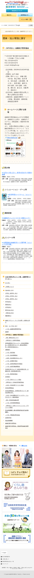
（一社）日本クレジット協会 (13, 379)
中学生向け (8, 301)
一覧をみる (24, 445)
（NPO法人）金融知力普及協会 (14, 334)
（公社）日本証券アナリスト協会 (14, 385)
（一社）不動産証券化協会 (12, 415)
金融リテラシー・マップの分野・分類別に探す (17, 321)
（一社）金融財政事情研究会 (13, 329)
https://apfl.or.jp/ (12, 137)
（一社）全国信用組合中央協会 (13, 363)
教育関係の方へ (25, 15)
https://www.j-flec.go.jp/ (12, 3)
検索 (31, 25)
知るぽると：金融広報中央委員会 (17, 7)
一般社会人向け (9, 313)
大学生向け (8, 307)
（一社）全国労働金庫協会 (12, 366)
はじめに (7, 282)
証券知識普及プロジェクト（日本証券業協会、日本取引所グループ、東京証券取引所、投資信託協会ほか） (17, 345)
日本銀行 (7, 376)
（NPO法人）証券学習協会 (12, 340)
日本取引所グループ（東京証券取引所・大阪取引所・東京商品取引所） (17, 370)
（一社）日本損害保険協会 (12, 403)
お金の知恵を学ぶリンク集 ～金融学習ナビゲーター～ (18, 278)
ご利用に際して (5, 559)
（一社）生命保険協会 (11, 355)
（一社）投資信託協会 (11, 374)
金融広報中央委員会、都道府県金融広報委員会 (17, 427)
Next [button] (31, 459)
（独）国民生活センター (12, 337)
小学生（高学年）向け (11, 299)
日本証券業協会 (9, 388)
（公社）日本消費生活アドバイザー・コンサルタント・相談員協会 (17, 396)
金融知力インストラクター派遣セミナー (17, 218)
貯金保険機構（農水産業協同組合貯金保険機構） (17, 411)
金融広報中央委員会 (10, 423)
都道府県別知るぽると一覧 (8, 561)
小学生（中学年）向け (11, 296)
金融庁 (7, 331)
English (4, 552)
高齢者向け (8, 315)
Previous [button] (3, 459)
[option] (7, 458)
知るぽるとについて (17, 10)
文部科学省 (8, 417)
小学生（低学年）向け (11, 293)
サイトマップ (5, 563)
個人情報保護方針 (6, 556)
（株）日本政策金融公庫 (12, 400)
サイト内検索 (4, 25)
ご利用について (9, 286)
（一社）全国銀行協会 (11, 361)
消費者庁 (7, 349)
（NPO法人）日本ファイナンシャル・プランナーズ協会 (17, 406)
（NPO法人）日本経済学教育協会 (14, 382)
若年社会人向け (9, 310)
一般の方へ (9, 15)
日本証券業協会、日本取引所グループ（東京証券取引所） (17, 391)
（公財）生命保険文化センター (13, 358)
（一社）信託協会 (10, 352)
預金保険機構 (9, 420)
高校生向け (8, 304)
